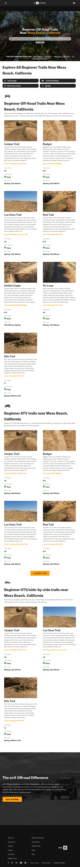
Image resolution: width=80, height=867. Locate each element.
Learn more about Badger (59, 153)
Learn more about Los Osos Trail (20, 223)
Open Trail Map (12, 799)
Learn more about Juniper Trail (20, 153)
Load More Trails (40, 573)
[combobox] (41, 39)
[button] (20, 81)
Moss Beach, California (42, 56)
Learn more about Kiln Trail (20, 365)
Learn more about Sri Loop (59, 294)
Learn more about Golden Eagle (20, 294)
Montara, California (61, 56)
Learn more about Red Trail (59, 223)
